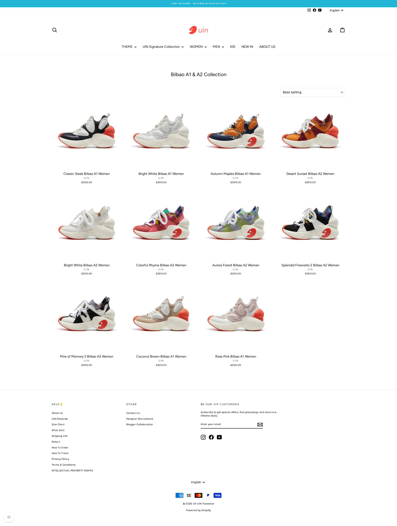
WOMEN (196, 47)
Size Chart (58, 424)
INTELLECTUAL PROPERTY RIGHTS (72, 470)
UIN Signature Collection (162, 47)
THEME (127, 47)
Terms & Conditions (63, 464)
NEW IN (247, 47)
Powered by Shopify (198, 510)
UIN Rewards (60, 418)
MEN (217, 47)
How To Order (60, 447)
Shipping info (60, 436)
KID (232, 47)
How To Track (60, 453)
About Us (57, 413)
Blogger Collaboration (139, 424)
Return (56, 441)
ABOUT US (267, 47)
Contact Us (133, 413)
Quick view (86, 165)
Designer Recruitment (139, 418)
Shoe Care (58, 430)
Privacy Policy (60, 459)
